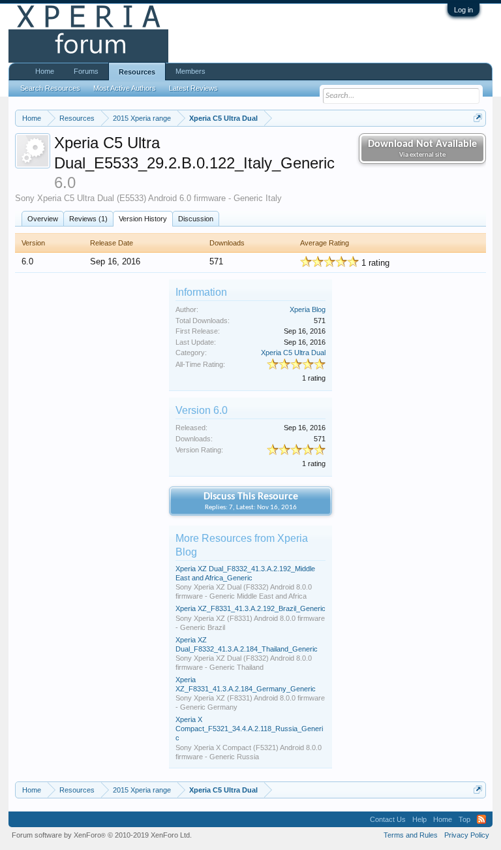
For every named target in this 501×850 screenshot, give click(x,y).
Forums (86, 71)
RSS (481, 819)
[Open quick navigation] (478, 118)
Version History (143, 219)
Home (44, 71)
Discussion (195, 219)
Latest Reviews (193, 88)
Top (464, 819)
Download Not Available (422, 149)
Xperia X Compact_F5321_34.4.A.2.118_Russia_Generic (249, 729)
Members (190, 71)
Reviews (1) (88, 219)
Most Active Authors (124, 88)
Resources (137, 72)
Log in (463, 10)
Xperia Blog (308, 309)
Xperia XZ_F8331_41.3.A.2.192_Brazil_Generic (250, 608)
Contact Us (388, 819)
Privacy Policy (466, 835)
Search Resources (50, 88)
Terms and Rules (411, 835)
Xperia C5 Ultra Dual (293, 352)
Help (419, 819)
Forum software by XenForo (102, 835)
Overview (42, 219)
